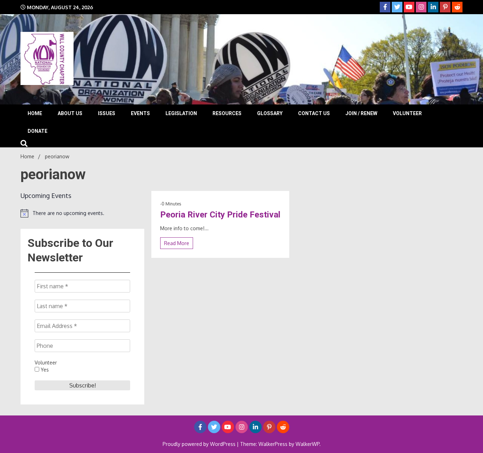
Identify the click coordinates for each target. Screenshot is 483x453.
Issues (106, 113)
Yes (44, 370)
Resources (227, 113)
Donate (37, 131)
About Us (70, 113)
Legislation (181, 113)
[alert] (82, 213)
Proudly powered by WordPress (200, 444)
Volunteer (407, 113)
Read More (176, 243)
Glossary (270, 113)
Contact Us (314, 113)
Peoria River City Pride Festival (220, 215)
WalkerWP (307, 444)
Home (35, 113)
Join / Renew (361, 113)
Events (140, 113)
